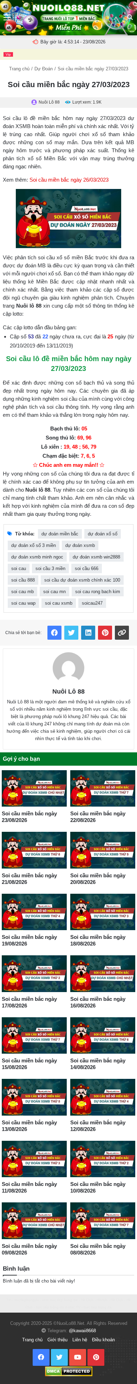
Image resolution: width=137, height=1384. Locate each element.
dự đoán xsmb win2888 (96, 557)
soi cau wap (23, 603)
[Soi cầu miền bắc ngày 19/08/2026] (34, 912)
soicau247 (92, 603)
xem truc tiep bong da (60, 1300)
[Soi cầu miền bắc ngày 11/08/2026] (34, 1159)
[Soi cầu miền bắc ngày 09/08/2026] (34, 1220)
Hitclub (102, 1300)
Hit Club (87, 1300)
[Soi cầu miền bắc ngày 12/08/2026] (102, 1097)
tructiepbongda (26, 1300)
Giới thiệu (57, 1339)
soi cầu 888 (23, 580)
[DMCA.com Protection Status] (68, 1371)
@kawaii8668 (82, 1330)
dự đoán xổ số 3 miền (33, 545)
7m (8, 1300)
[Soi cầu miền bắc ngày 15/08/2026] (34, 1035)
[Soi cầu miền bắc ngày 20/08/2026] (102, 850)
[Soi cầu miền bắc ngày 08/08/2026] (102, 1220)
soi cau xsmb (58, 603)
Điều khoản (103, 1339)
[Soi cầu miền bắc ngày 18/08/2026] (102, 912)
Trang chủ (19, 68)
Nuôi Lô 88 (68, 691)
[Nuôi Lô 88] (68, 668)
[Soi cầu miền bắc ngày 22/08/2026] (102, 788)
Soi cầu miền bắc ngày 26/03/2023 (69, 180)
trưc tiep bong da (98, 1307)
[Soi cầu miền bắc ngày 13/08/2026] (34, 1097)
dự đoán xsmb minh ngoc (37, 557)
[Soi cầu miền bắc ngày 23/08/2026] (34, 788)
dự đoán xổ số (102, 533)
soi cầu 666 (86, 568)
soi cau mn (54, 591)
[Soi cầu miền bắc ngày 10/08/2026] (102, 1159)
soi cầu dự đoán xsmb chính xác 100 (82, 580)
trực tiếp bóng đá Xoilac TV (58, 1307)
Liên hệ (79, 1339)
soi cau (18, 568)
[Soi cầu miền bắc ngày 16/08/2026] (102, 973)
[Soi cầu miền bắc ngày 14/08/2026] (102, 1035)
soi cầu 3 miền (50, 568)
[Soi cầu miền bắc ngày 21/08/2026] (34, 850)
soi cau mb (22, 591)
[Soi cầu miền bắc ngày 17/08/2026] (34, 973)
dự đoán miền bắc (59, 533)
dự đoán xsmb (80, 545)
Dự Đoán (43, 68)
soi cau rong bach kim (97, 591)
